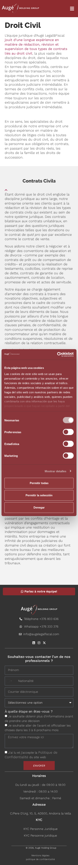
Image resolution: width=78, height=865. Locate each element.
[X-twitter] (44, 642)
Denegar (39, 507)
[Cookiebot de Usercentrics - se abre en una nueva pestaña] (57, 354)
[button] (39, 188)
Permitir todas (39, 483)
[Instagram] (39, 642)
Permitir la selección (39, 495)
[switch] (68, 432)
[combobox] (11, 681)
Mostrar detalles (55, 471)
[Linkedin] (33, 642)
